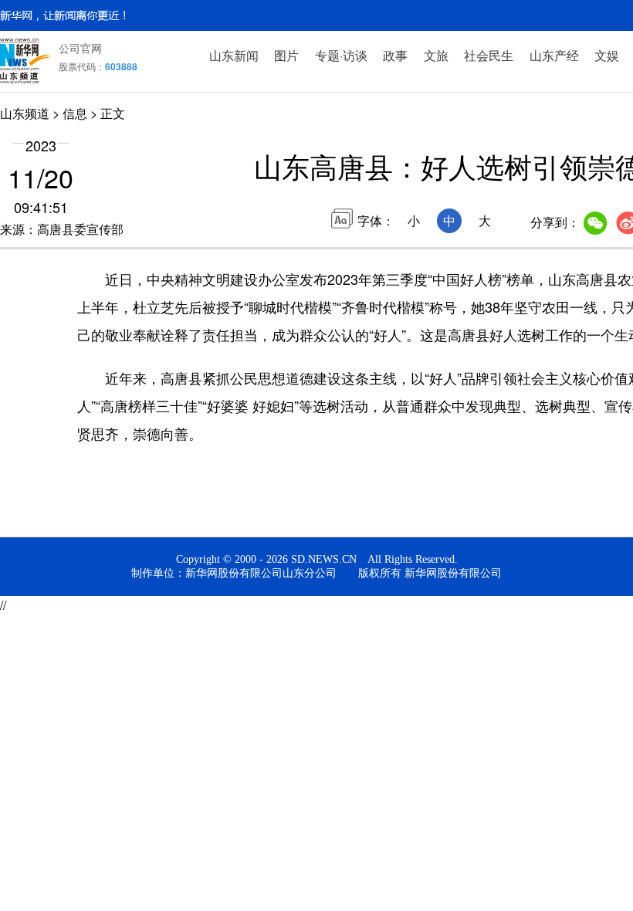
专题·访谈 (341, 55)
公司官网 (80, 48)
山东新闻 (234, 55)
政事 (395, 55)
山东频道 (24, 113)
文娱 (606, 55)
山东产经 (554, 55)
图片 (286, 55)
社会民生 (488, 55)
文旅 (436, 55)
